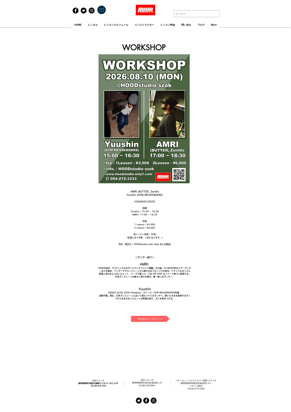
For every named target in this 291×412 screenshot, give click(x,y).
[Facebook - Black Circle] (76, 11)
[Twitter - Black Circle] (84, 11)
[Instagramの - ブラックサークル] (154, 401)
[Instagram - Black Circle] (92, 11)
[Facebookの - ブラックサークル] (146, 401)
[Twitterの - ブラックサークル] (139, 401)
